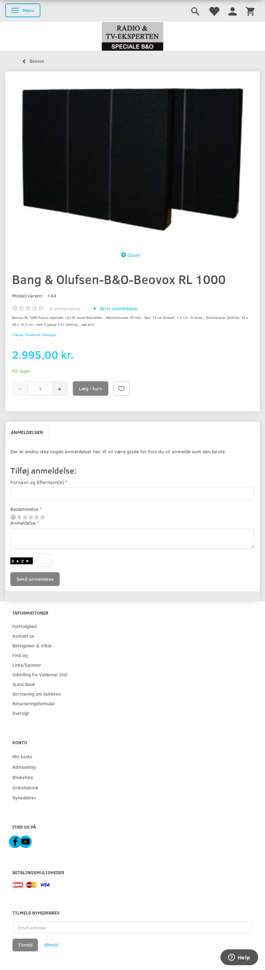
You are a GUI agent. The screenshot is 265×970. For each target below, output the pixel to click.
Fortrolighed (24, 626)
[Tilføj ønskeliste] (121, 388)
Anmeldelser (27, 432)
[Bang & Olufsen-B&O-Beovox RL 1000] (132, 159)
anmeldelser (65, 308)
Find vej (20, 655)
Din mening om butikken (36, 694)
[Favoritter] (214, 11)
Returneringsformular (33, 703)
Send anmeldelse (35, 579)
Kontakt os (23, 636)
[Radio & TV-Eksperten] (132, 36)
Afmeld (51, 945)
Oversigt (20, 713)
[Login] (232, 11)
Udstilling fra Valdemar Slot (39, 674)
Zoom (134, 255)
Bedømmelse (24, 509)
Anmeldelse (23, 522)
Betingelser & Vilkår (32, 645)
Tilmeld (25, 945)
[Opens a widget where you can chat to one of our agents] (239, 958)
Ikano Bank (23, 684)
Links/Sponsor (26, 665)
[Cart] (250, 11)
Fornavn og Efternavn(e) (37, 482)
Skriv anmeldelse (117, 308)
